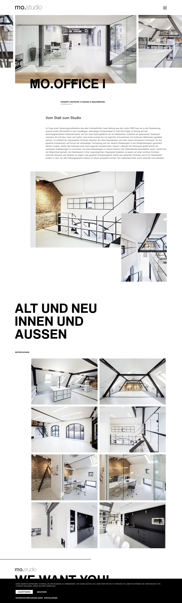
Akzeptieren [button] (24, 592)
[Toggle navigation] (164, 8)
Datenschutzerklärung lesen (29, 598)
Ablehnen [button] (42, 592)
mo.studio (28, 7)
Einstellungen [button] (50, 598)
